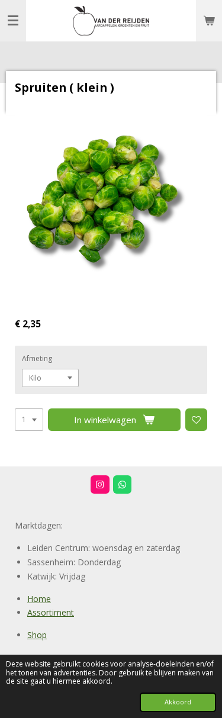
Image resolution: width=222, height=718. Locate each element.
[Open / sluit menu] (13, 20)
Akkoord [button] (178, 701)
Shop (37, 634)
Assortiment (50, 612)
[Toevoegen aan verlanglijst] (196, 419)
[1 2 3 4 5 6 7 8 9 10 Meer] (29, 419)
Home (39, 598)
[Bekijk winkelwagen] (209, 20)
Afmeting (37, 358)
